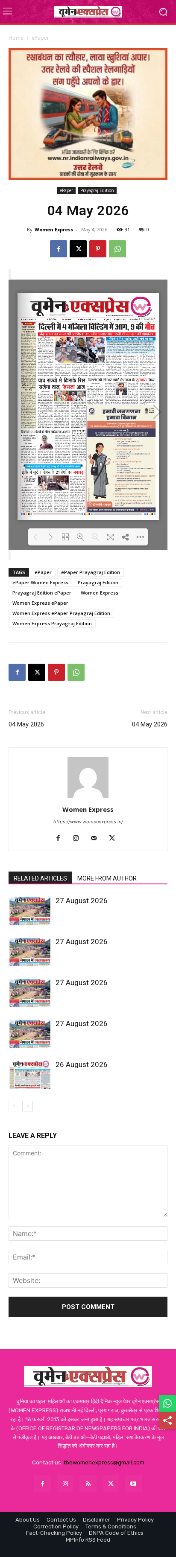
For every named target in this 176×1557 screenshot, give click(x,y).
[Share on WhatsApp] (167, 1403)
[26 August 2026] (30, 1074)
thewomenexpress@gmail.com (104, 1462)
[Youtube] (133, 1483)
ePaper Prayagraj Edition (90, 572)
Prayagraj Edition (97, 190)
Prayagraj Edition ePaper (41, 592)
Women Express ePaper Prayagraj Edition (61, 613)
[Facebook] (58, 248)
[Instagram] (79, 839)
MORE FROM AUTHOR (107, 878)
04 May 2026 (26, 724)
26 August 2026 (82, 1064)
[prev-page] (14, 1106)
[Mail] (97, 839)
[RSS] (87, 1483)
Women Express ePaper (40, 603)
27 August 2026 (82, 900)
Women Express (54, 229)
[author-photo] (88, 797)
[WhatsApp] (117, 248)
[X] (78, 248)
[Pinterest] (97, 248)
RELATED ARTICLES (40, 878)
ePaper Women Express (40, 582)
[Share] (167, 1420)
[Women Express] (87, 11)
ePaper (40, 37)
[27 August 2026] (30, 910)
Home (16, 37)
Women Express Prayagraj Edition (52, 623)
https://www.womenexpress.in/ (88, 822)
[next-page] (27, 1106)
